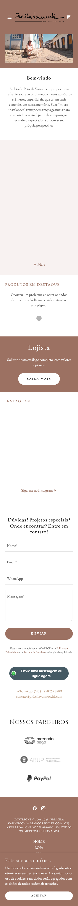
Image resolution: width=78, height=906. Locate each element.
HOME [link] (39, 841)
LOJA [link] (39, 848)
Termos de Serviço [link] (34, 652)
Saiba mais (39, 379)
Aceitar (39, 895)
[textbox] (39, 546)
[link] (39, 17)
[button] (10, 17)
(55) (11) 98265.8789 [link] (48, 691)
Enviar (39, 634)
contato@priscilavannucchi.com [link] (39, 696)
